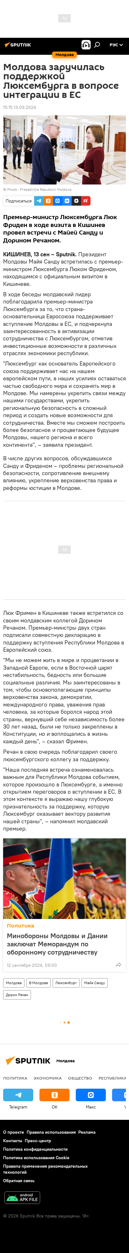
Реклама (86, 1132)
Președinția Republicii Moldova (45, 189)
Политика (20, 926)
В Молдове (38, 982)
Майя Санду (94, 982)
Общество (80, 1078)
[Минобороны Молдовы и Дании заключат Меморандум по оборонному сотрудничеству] (64, 878)
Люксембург (66, 982)
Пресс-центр (38, 1140)
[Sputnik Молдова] (18, 47)
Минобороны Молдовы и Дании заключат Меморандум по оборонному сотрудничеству (57, 944)
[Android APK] (22, 1198)
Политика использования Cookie (36, 1157)
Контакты (12, 1140)
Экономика (48, 1078)
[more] (118, 964)
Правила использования (51, 1132)
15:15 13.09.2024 (19, 107)
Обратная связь (18, 1180)
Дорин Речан (17, 994)
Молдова (14, 982)
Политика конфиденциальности (35, 1149)
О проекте (13, 1132)
